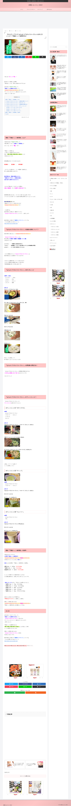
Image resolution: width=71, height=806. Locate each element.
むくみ (52, 202)
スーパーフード (54, 237)
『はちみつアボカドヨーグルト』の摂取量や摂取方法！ (16, 104)
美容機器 (53, 218)
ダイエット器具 (55, 232)
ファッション (53, 243)
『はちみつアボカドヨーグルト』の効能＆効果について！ (17, 101)
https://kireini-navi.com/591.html (11, 223)
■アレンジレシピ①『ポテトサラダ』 (14, 107)
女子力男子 (53, 245)
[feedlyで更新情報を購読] (14, 692)
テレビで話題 (20, 645)
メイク (52, 212)
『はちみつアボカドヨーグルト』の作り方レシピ (15, 102)
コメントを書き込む (25, 776)
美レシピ (53, 240)
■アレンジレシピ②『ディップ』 (13, 109)
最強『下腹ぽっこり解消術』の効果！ (13, 112)
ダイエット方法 (7, 645)
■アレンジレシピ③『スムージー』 (14, 110)
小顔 (52, 204)
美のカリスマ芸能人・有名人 (57, 182)
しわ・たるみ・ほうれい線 (56, 199)
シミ (52, 193)
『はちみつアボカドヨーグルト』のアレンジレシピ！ (16, 105)
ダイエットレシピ (13, 645)
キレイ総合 (53, 188)
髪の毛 (52, 210)
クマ (52, 196)
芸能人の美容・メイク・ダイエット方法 (58, 179)
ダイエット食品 (55, 234)
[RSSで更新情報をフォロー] (35, 692)
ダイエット (25, 645)
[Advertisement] (35, 19)
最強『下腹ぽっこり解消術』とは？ (12, 99)
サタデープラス (30, 645)
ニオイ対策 (53, 221)
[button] (66, 47)
